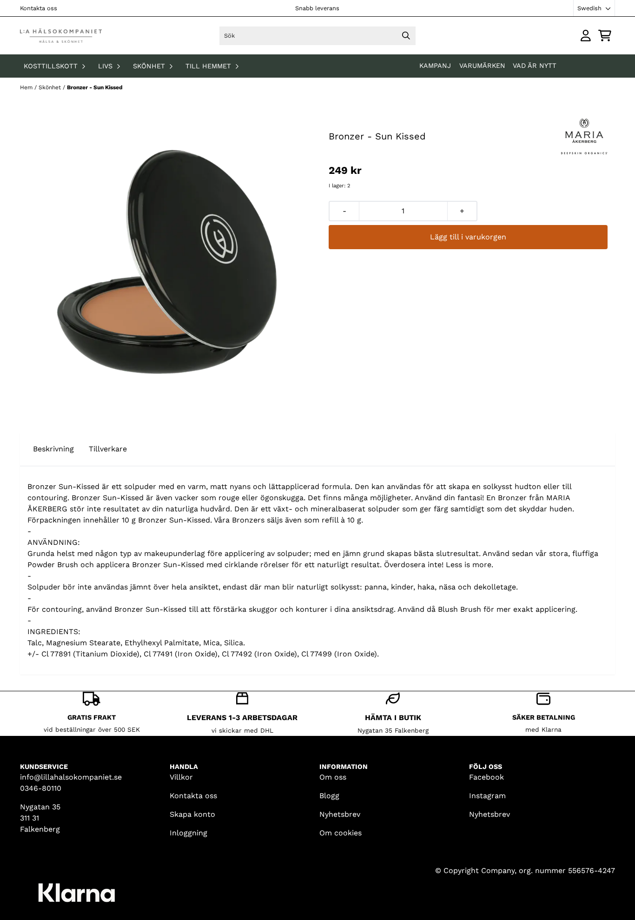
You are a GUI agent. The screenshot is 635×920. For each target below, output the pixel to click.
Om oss (332, 777)
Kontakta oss (38, 8)
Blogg (329, 795)
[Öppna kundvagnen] (605, 35)
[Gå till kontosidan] (586, 35)
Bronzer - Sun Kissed (95, 87)
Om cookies (340, 832)
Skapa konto (192, 814)
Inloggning (188, 832)
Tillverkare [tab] (108, 448)
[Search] (406, 35)
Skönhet (51, 87)
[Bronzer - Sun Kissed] (166, 261)
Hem (27, 87)
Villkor (181, 777)
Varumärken (482, 65)
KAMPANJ (436, 65)
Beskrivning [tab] (53, 448)
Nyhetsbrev (339, 814)
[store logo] (61, 35)
